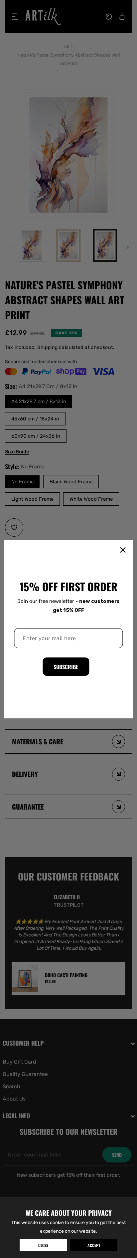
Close (43, 1245)
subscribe (66, 666)
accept (93, 1245)
